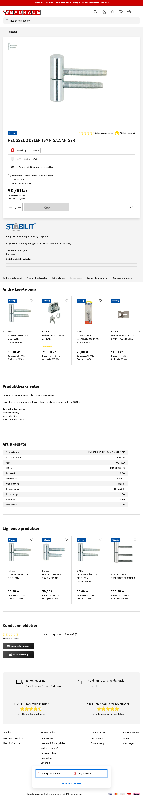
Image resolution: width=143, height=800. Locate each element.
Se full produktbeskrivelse (18, 259)
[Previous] (4, 330)
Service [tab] (7, 732)
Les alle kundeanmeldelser (31, 714)
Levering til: (23, 150)
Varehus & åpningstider (53, 743)
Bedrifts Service (11, 743)
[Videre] (139, 330)
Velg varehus (30, 158)
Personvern (97, 738)
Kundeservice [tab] (48, 732)
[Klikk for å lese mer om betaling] (123, 794)
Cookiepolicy (97, 743)
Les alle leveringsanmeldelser (108, 714)
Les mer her (94, 686)
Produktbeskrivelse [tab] (21, 386)
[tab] (52, 635)
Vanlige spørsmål (50, 748)
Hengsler (12, 31)
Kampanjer (128, 743)
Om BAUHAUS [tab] (98, 732)
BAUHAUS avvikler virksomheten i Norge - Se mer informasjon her (71, 2)
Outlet (126, 738)
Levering (45, 762)
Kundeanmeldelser (122, 277)
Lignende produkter (97, 277)
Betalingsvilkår (48, 753)
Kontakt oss (47, 738)
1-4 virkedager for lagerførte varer (44, 686)
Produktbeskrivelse (37, 277)
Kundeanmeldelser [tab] (20, 625)
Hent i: (19, 158)
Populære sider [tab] (131, 732)
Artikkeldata (58, 277)
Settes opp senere (71, 783)
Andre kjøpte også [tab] (19, 289)
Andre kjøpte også (12, 277)
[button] (18, 646)
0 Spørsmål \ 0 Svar (11, 638)
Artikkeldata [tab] (14, 444)
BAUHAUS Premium (13, 738)
